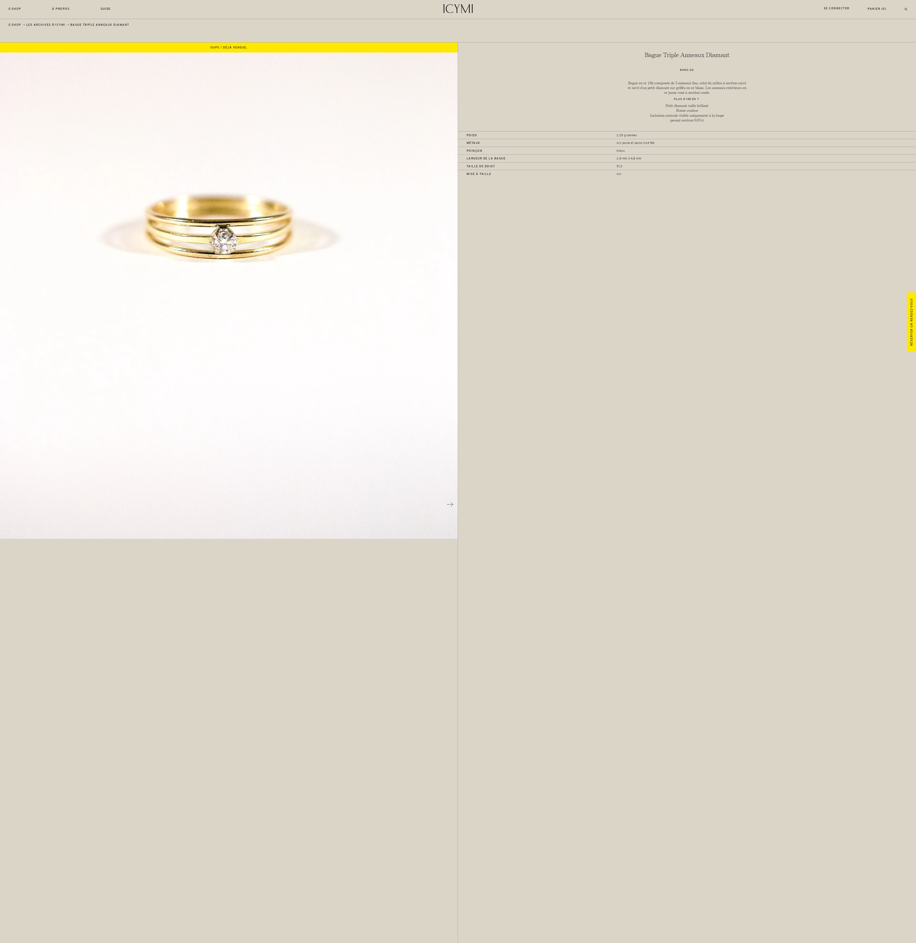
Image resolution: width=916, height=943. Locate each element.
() (877, 8)
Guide (106, 8)
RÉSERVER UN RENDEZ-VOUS (911, 322)
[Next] (450, 504)
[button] (906, 8)
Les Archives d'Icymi (45, 24)
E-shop (15, 8)
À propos (61, 8)
